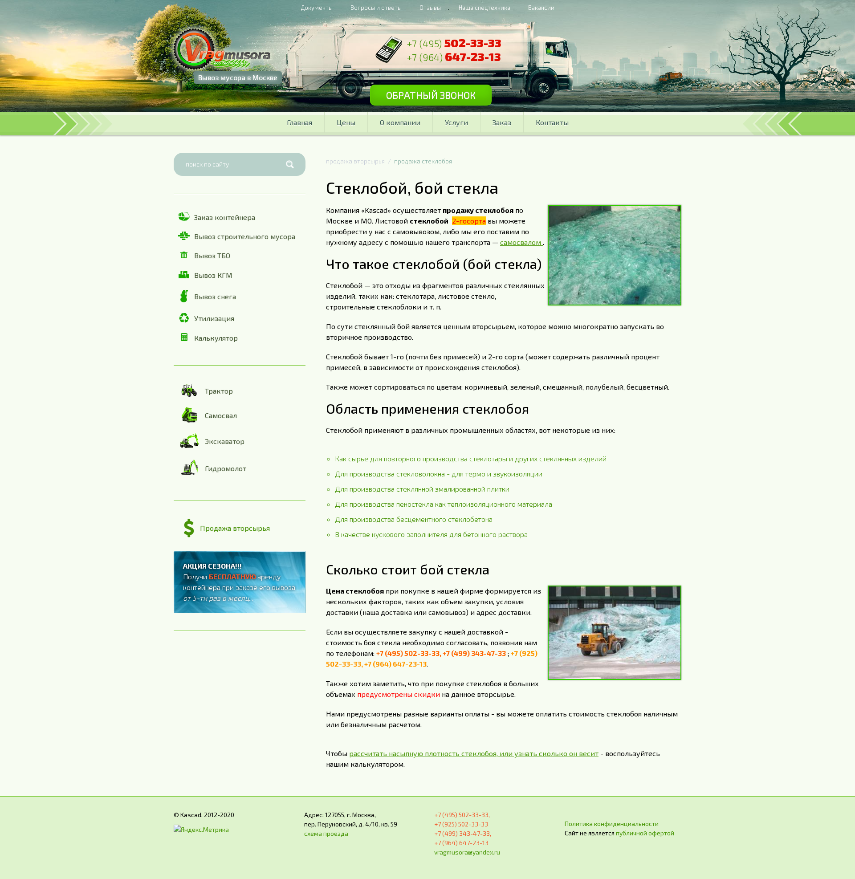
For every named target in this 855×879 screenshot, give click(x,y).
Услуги (456, 122)
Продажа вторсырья (235, 528)
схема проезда (326, 833)
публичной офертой (645, 833)
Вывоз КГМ (213, 275)
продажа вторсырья (355, 161)
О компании (400, 122)
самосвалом (521, 242)
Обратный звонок (431, 95)
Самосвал (221, 415)
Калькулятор (216, 338)
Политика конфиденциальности (612, 823)
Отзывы (430, 7)
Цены (346, 122)
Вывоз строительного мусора (244, 236)
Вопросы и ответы (376, 7)
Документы (317, 7)
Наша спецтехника (484, 7)
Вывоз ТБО (212, 255)
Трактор (219, 391)
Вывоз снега (215, 296)
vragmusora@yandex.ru (467, 852)
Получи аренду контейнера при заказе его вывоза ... (239, 582)
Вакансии (541, 7)
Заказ (502, 122)
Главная (299, 122)
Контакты (552, 122)
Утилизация (214, 318)
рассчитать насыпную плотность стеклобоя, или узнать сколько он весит (473, 753)
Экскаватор (224, 441)
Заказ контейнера (224, 217)
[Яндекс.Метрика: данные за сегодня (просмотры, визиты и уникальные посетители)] (201, 829)
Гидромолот (225, 468)
